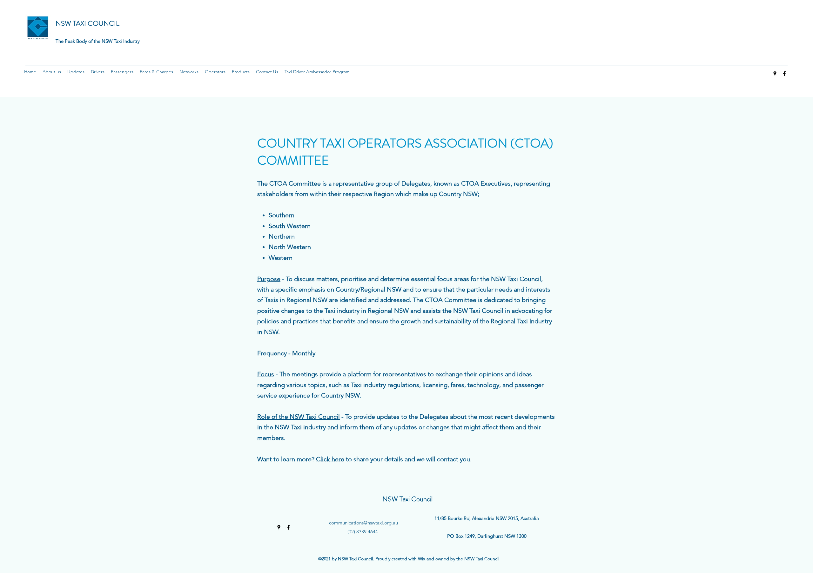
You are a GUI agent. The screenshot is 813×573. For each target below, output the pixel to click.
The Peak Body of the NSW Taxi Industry (98, 41)
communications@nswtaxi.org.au (363, 523)
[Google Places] (775, 73)
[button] (51, 72)
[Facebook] (784, 73)
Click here (330, 459)
